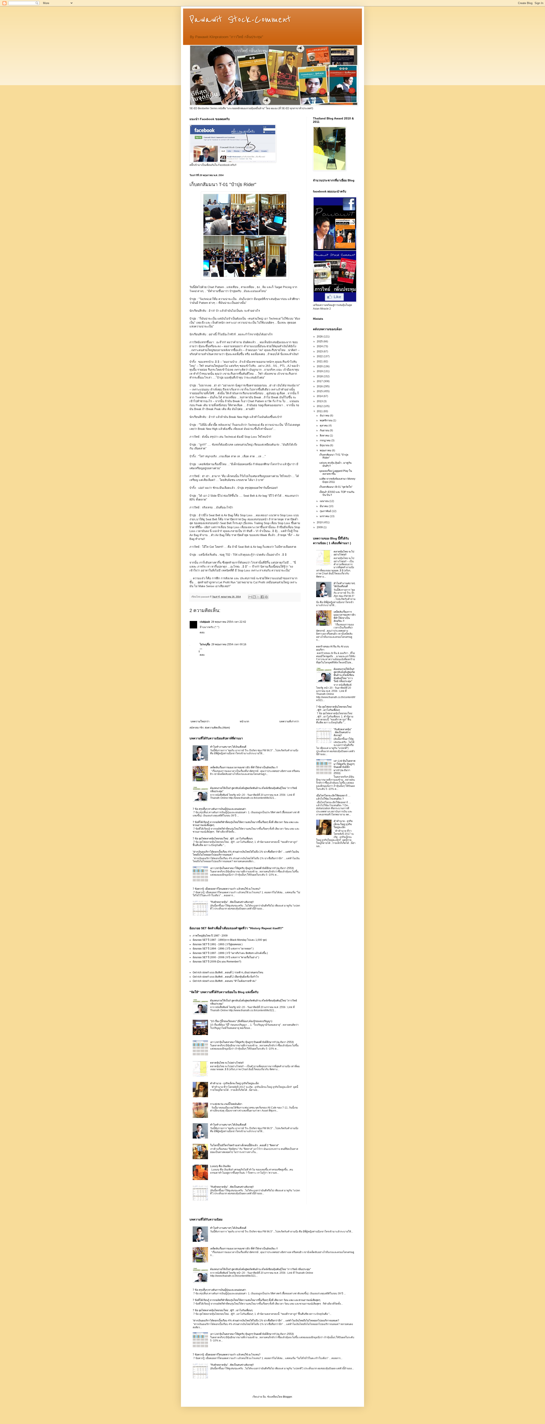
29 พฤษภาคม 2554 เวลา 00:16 (228, 644)
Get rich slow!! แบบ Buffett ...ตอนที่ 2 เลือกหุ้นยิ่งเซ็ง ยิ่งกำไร (226, 976)
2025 (320, 341)
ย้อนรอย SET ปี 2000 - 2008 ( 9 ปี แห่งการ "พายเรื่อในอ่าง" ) (226, 957)
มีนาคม (324, 506)
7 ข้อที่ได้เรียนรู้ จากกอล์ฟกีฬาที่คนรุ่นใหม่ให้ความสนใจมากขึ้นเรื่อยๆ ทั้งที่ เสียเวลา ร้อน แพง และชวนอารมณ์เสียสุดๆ (256, 1300)
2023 (320, 351)
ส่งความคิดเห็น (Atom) (217, 727)
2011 (320, 411)
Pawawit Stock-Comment (240, 19)
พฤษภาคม (326, 450)
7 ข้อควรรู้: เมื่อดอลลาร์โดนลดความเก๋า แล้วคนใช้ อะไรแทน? (226, 888)
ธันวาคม (325, 415)
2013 (320, 401)
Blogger (287, 1396)
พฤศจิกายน (326, 420)
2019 (320, 371)
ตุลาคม (324, 425)
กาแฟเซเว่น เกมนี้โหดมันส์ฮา (226, 1104)
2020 (320, 366)
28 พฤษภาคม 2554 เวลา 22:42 (228, 621)
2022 (320, 356)
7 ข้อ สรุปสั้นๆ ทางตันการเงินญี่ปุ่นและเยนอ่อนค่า (219, 808)
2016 (320, 386)
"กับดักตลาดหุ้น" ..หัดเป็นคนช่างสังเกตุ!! (232, 902)
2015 (320, 391)
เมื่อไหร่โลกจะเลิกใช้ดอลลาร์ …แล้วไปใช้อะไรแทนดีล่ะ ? (333, 797)
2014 (320, 396)
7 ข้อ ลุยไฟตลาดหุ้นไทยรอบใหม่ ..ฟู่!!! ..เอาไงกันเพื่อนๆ (222, 838)
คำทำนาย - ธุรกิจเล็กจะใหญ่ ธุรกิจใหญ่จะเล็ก (234, 1083)
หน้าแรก (244, 721)
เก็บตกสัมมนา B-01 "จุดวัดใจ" (335, 486)
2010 (320, 522)
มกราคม (325, 516)
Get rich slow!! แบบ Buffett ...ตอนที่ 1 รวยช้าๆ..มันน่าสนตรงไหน (228, 972)
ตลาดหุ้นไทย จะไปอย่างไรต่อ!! (227, 1062)
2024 (320, 346)
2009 (320, 527)
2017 (320, 381)
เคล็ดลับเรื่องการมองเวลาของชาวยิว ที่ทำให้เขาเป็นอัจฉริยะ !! (244, 767)
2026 (320, 336)
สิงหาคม (325, 435)
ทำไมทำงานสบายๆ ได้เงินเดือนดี (228, 746)
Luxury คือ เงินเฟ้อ (220, 1166)
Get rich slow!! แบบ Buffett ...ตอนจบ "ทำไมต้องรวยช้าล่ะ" (224, 980)
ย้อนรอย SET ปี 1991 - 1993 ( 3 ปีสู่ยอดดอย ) (217, 944)
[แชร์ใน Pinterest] (266, 597)
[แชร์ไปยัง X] (258, 597)
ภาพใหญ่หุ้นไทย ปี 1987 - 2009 (210, 935)
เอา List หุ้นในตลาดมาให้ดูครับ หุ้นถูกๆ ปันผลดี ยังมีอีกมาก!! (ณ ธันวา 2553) (252, 868)
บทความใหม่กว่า (200, 721)
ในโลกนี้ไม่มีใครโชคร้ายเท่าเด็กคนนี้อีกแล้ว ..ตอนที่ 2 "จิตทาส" (244, 1145)
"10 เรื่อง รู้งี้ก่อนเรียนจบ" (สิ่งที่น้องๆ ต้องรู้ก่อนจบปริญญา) (241, 1021)
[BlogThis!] (254, 597)
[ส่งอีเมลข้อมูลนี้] (250, 597)
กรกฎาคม (325, 440)
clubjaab (205, 621)
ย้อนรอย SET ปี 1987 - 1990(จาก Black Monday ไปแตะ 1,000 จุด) (230, 939)
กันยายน (325, 430)
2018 (320, 376)
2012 (320, 406)
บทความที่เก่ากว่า (289, 721)
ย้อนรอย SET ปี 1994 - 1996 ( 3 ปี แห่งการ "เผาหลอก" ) (223, 948)
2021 (320, 361)
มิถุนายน (325, 445)
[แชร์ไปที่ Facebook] (262, 597)
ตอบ (202, 632)
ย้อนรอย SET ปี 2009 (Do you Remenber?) (217, 961)
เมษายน (324, 501)
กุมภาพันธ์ (326, 511)
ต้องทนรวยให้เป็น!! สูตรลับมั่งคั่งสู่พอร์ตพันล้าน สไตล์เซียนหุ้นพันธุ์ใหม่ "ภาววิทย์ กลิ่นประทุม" (344, 675)
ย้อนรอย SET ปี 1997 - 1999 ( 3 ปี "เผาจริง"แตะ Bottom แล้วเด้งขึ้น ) (230, 953)
